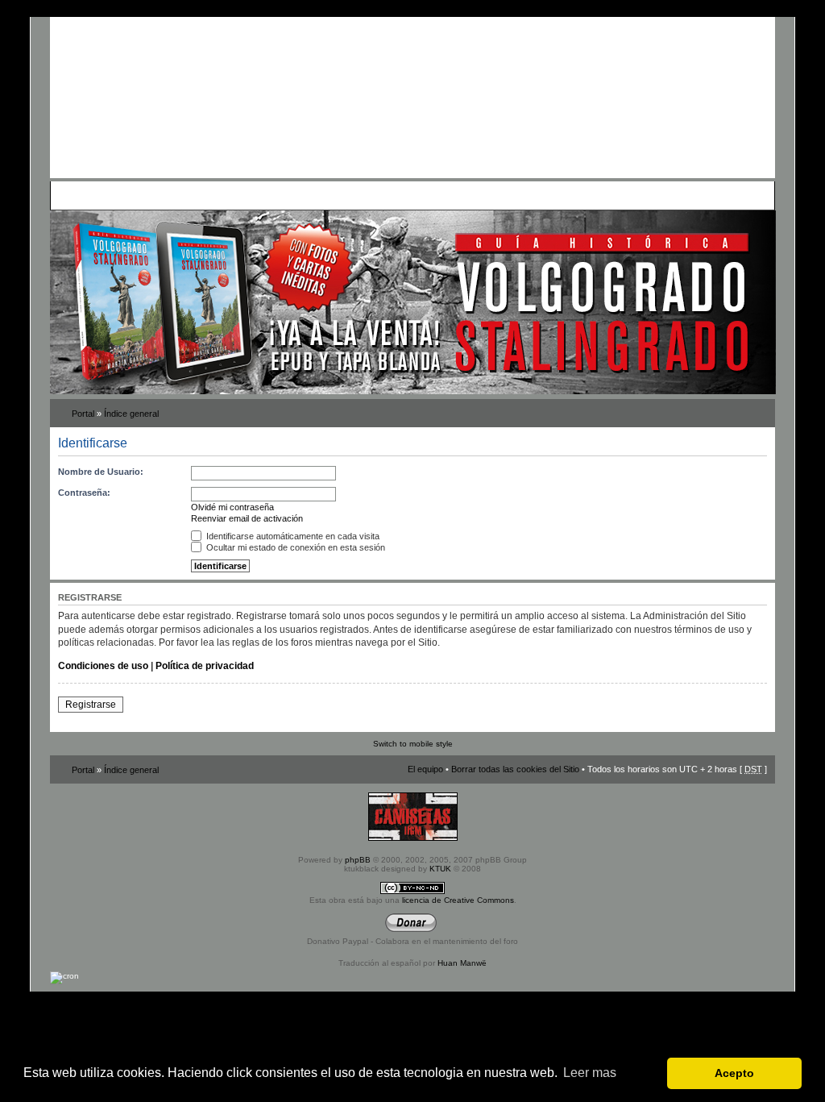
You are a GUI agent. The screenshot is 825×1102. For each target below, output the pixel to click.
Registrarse (90, 704)
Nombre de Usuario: (100, 471)
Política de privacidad (204, 666)
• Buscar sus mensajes (354, 195)
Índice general (131, 413)
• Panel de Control (115, 195)
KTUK (440, 868)
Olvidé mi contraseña (232, 507)
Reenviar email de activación (247, 518)
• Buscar (200, 195)
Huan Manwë (462, 963)
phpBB (358, 859)
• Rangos (284, 195)
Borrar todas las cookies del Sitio (515, 769)
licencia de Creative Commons (458, 900)
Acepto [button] (734, 1073)
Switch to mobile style (413, 743)
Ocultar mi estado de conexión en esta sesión (294, 547)
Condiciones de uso (103, 666)
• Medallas (241, 195)
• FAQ (167, 195)
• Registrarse (431, 195)
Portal (83, 413)
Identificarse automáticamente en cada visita (291, 536)
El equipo (425, 769)
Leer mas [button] (589, 1072)
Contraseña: (84, 492)
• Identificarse (490, 195)
